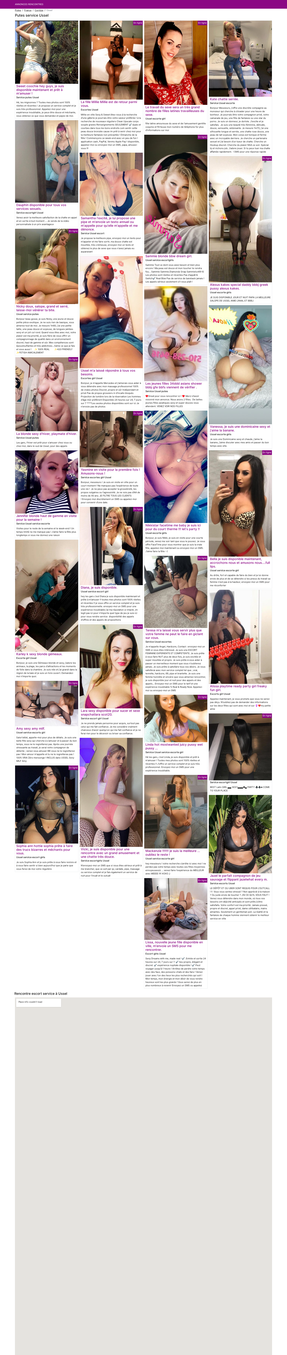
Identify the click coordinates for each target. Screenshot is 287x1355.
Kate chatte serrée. (224, 99)
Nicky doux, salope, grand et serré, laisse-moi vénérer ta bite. (42, 308)
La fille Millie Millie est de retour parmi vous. (109, 104)
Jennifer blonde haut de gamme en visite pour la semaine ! (46, 517)
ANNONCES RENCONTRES (29, 4)
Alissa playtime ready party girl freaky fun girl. (238, 688)
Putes (18, 10)
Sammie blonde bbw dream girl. (168, 256)
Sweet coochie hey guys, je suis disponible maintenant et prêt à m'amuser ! (40, 89)
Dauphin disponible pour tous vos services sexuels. (41, 207)
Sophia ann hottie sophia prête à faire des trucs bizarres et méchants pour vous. (44, 849)
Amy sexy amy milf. (30, 728)
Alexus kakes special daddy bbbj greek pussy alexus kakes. (239, 286)
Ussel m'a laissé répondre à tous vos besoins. (108, 372)
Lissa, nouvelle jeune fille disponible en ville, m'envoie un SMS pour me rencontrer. (174, 946)
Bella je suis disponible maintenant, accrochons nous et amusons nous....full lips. (240, 562)
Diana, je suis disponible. (99, 587)
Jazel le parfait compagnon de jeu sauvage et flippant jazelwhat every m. (239, 877)
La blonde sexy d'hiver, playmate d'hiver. (46, 434)
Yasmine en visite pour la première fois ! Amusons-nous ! (110, 471)
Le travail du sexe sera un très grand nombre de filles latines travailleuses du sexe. (174, 110)
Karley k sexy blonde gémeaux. (39, 654)
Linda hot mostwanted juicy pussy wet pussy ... (174, 746)
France (28, 10)
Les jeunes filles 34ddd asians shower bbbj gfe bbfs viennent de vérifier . (173, 385)
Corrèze (39, 10)
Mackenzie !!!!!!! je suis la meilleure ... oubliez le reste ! (172, 852)
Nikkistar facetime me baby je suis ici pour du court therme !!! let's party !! (173, 527)
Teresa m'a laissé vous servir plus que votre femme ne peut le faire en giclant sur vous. (174, 634)
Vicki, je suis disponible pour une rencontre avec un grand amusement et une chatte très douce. (110, 853)
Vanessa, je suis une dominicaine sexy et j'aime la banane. (240, 428)
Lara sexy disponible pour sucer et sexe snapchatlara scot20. (110, 712)
